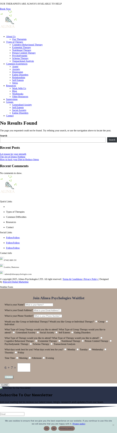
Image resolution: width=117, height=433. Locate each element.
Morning (23, 358)
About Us (11, 36)
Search (3, 135)
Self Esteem (18, 80)
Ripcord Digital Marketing (15, 282)
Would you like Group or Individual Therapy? (27, 321)
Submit (10, 377)
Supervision (12, 99)
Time (7, 358)
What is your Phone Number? (19, 316)
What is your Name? (14, 304)
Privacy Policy (90, 279)
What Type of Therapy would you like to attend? (28, 338)
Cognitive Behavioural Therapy (27, 44)
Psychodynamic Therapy (16, 344)
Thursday (9, 352)
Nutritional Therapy (21, 50)
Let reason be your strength (13, 154)
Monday (71, 349)
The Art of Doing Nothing (12, 156)
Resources (11, 85)
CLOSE (4, 385)
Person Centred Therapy (24, 53)
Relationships (18, 77)
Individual (9, 324)
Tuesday (84, 349)
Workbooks (17, 94)
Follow (16, 237)
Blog (14, 91)
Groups (9, 102)
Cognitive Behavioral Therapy (19, 341)
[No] (113, 424)
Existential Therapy (21, 47)
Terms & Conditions (73, 279)
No (54, 428)
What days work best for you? (19, 349)
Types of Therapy (14, 42)
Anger (15, 66)
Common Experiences (16, 63)
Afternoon (37, 358)
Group (101, 321)
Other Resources (20, 96)
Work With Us (19, 88)
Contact (10, 115)
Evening (50, 358)
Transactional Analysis (23, 61)
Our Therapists (19, 39)
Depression (17, 72)
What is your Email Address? (19, 310)
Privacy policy (79, 424)
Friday (21, 352)
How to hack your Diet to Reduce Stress (19, 159)
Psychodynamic (19, 55)
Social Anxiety (19, 110)
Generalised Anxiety (22, 104)
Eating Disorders (20, 74)
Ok (46, 428)
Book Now (5, 9)
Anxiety (16, 69)
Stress (15, 83)
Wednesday (97, 349)
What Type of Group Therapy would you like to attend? (31, 329)
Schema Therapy (20, 58)
